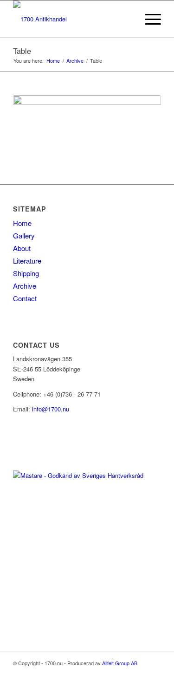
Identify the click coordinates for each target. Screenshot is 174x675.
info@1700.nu (50, 408)
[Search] (126, 19)
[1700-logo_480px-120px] (72, 19)
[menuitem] (126, 19)
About (22, 248)
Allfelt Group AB (119, 663)
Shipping (26, 273)
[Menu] (148, 19)
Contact (25, 298)
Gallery (24, 235)
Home (22, 223)
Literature (27, 260)
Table (22, 51)
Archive (24, 286)
